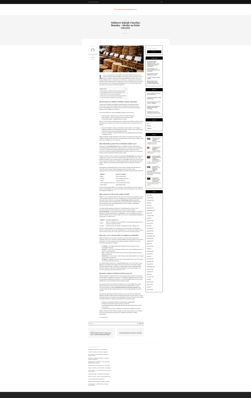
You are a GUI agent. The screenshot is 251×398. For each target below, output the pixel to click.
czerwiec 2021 (150, 276)
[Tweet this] (139, 323)
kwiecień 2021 (150, 281)
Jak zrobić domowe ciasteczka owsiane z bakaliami (154, 102)
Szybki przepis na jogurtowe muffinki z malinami (98, 381)
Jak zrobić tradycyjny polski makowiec (96, 379)
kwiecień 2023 (150, 220)
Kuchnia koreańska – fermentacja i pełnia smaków (99, 374)
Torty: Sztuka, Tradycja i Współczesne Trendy (152, 74)
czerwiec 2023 (150, 215)
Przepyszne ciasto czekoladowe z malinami (156, 139)
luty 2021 (149, 287)
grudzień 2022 (150, 230)
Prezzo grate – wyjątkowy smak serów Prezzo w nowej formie (156, 179)
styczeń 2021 (150, 289)
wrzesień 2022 (150, 238)
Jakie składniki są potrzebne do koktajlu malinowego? (113, 92)
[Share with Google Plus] (141, 323)
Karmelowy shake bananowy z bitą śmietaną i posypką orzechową (153, 107)
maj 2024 (149, 202)
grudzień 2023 (150, 208)
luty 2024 (149, 205)
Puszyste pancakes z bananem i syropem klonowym (154, 94)
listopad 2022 (150, 233)
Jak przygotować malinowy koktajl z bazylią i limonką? (113, 91)
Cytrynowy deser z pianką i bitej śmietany (156, 148)
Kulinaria (149, 125)
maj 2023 (149, 218)
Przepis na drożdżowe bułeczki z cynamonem (98, 352)
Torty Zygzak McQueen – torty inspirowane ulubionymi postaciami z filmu (153, 169)
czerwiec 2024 (150, 200)
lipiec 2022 (149, 243)
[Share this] (138, 323)
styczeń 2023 (150, 228)
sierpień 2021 (150, 271)
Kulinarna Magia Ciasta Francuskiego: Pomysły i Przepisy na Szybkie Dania (153, 82)
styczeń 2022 (150, 259)
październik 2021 (151, 266)
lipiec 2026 (149, 195)
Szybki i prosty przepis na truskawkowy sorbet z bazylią (153, 112)
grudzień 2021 (150, 261)
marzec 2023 (150, 223)
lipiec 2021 (149, 274)
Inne (148, 123)
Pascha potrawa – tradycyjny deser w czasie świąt (99, 365)
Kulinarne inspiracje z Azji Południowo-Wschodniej (99, 367)
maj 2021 (149, 279)
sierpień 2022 (150, 241)
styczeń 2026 (150, 197)
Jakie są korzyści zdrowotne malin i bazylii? (110, 94)
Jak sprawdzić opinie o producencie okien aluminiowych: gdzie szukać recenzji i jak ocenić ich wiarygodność (153, 64)
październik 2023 (151, 210)
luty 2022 (149, 256)
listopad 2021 (150, 264)
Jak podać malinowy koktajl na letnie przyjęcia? (111, 97)
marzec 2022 (150, 253)
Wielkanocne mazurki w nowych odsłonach (97, 349)
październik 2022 (151, 236)
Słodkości (125, 20)
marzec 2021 (150, 284)
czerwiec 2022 (150, 246)
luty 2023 (149, 225)
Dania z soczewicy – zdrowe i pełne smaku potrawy (99, 376)
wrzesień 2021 (150, 269)
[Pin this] (143, 323)
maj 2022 (149, 248)
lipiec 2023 (149, 213)
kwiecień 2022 (150, 251)
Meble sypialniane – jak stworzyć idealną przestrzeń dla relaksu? (153, 70)
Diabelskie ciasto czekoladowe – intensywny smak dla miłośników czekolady (99, 362)
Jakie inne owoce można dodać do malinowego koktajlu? (113, 95)
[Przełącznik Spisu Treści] (124, 89)
